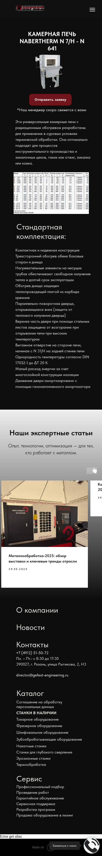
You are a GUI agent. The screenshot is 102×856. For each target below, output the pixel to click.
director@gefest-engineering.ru (42, 675)
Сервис (29, 778)
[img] (30, 8)
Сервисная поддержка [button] (35, 803)
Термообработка (31, 764)
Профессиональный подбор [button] (40, 786)
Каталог (30, 693)
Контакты (32, 644)
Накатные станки (31, 746)
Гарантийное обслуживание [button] (40, 798)
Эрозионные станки (33, 758)
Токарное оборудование (37, 719)
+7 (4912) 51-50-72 (32, 652)
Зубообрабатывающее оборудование (49, 739)
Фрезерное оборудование (39, 725)
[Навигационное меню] (92, 9)
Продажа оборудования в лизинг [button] (44, 815)
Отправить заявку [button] (50, 100)
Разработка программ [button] (35, 809)
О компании (37, 610)
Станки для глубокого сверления (44, 752)
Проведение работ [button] (32, 792)
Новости (30, 627)
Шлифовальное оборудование (42, 732)
